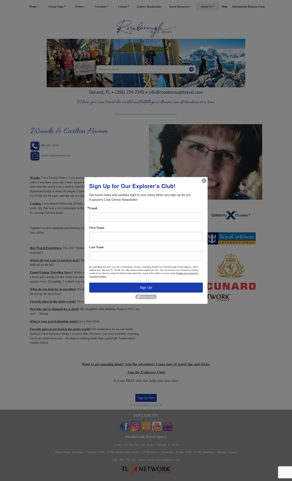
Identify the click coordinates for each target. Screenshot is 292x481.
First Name (96, 227)
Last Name (96, 247)
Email (93, 208)
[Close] (204, 180)
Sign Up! (146, 287)
